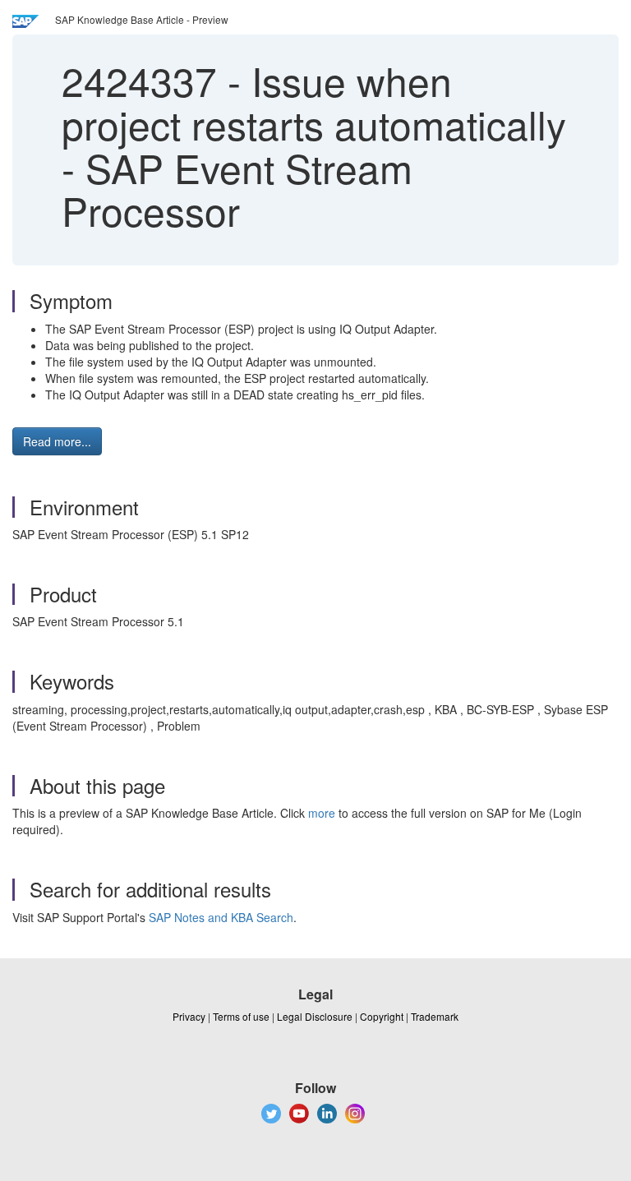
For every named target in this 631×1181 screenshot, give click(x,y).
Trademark (434, 1016)
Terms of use (241, 1016)
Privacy (189, 1016)
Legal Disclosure (314, 1016)
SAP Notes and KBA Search (221, 917)
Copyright (381, 1016)
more (321, 813)
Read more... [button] (57, 441)
